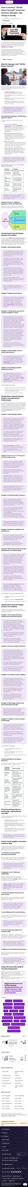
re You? (20, 987)
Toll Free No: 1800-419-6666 (9, 1160)
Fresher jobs (18, 1083)
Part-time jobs (5, 1080)
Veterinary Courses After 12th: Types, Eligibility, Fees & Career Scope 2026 (13, 1058)
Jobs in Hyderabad (19, 1095)
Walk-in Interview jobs (19, 1086)
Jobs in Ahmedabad (6, 1103)
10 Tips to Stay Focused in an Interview (12, 992)
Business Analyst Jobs (20, 1017)
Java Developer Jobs (7, 1017)
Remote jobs (18, 1078)
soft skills (15, 879)
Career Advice (8, 1113)
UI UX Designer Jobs (7, 1021)
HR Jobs (21, 1011)
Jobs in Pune (18, 1101)
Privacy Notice (16, 1176)
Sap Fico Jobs (6, 1024)
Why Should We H (10, 987)
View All (24, 1036)
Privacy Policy (4, 1185)
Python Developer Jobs (14, 1027)
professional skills (7, 410)
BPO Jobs (16, 1021)
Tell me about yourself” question (17, 238)
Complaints (11, 1181)
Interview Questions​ (13, 1040)
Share (11, 23)
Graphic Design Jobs (19, 1004)
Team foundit (6, 20)
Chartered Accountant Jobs (18, 1024)
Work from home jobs (19, 1072)
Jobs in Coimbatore (19, 1108)
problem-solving (7, 885)
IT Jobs (5, 1011)
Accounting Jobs (8, 1007)
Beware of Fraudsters (17, 1178)
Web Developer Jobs (18, 1014)
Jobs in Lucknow (6, 1108)
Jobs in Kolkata (5, 1098)
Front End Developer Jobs (14, 1031)
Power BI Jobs (8, 1014)
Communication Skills (10, 92)
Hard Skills (11, 1056)
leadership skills (19, 599)
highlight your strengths (7, 47)
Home (2, 1113)
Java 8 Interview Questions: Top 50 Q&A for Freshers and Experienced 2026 (13, 1042)
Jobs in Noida (18, 1103)
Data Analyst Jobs (18, 1001)
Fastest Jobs (5, 1071)
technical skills (10, 304)
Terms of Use (6, 1178)
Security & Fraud (6, 1176)
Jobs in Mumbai (6, 1101)
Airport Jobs (8, 1001)
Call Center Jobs (13, 1011)
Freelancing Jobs (6, 1078)
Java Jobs (23, 1021)
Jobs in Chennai (6, 1106)
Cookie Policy (11, 1185)
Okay (25, 1184)
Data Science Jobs (8, 1004)
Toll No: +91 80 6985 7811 (11, 1158)
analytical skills (6, 362)
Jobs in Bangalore (6, 1095)
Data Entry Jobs (19, 1080)
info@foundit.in (8, 1164)
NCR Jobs (17, 1075)
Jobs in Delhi (18, 1098)
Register (10, 2)
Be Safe (5, 1181)
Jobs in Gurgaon (19, 1106)
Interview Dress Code (13, 989)
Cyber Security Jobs (18, 1007)
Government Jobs (6, 1075)
